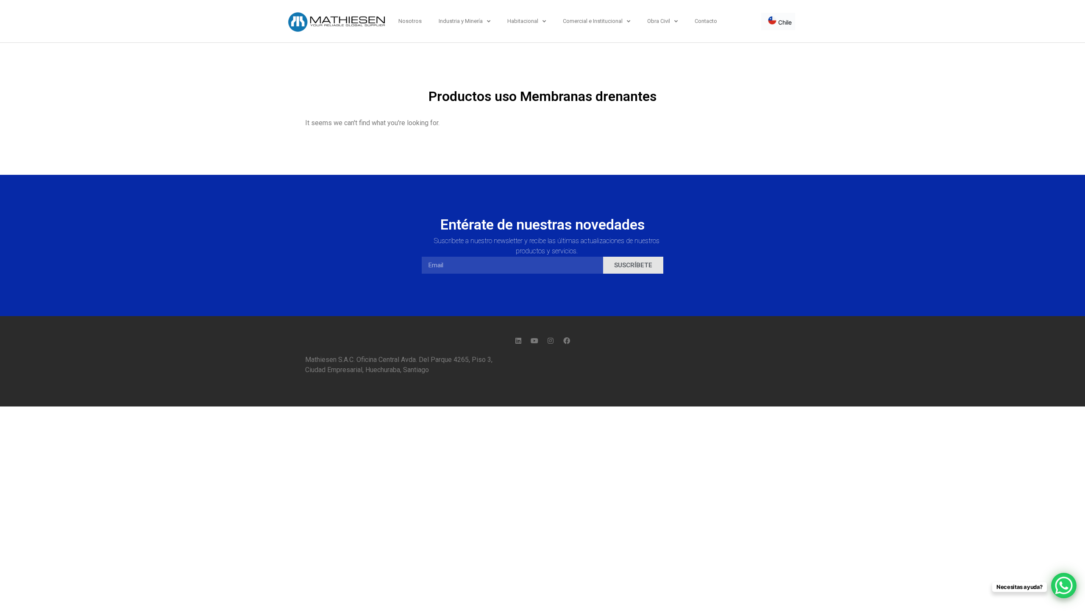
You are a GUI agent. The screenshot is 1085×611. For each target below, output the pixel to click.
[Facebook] (566, 340)
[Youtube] (534, 340)
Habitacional (522, 21)
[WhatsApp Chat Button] (1064, 585)
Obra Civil (658, 21)
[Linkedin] (518, 340)
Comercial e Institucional (593, 21)
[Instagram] (550, 340)
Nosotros (410, 21)
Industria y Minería (461, 21)
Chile (784, 22)
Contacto (706, 21)
